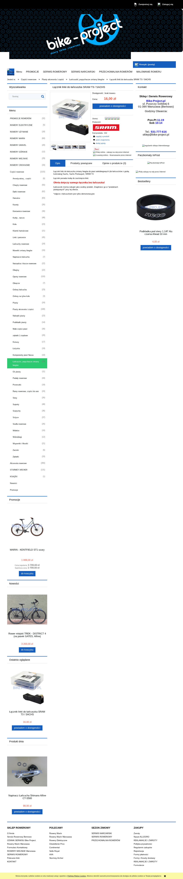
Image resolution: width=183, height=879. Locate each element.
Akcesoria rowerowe (18, 463)
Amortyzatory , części (22, 178)
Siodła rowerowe (19, 424)
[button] (100, 137)
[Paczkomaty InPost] (155, 163)
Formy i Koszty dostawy (144, 858)
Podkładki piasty (19, 322)
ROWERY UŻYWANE (19, 132)
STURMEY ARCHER (18, 470)
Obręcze (16, 283)
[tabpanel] (91, 182)
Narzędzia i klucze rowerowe (24, 263)
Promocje (14, 490)
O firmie (10, 833)
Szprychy (17, 411)
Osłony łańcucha (20, 290)
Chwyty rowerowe (20, 185)
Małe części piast (20, 329)
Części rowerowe (17, 172)
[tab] (57, 163)
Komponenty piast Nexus (23, 355)
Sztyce (16, 417)
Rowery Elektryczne (58, 840)
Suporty (16, 404)
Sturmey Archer (56, 858)
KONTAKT (11, 862)
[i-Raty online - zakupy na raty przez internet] (111, 152)
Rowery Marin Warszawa (18, 844)
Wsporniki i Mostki (20, 443)
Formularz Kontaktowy (17, 847)
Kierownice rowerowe (21, 211)
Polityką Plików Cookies (76, 876)
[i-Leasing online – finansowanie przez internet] (112, 155)
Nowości (13, 483)
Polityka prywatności (143, 844)
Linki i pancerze (19, 237)
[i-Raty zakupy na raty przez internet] (156, 171)
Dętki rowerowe (19, 192)
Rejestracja (139, 851)
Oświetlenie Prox (56, 844)
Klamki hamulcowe (20, 231)
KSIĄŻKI (13, 476)
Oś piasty (17, 372)
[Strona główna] (70, 35)
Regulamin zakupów (143, 847)
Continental (54, 847)
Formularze (139, 865)
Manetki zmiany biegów (22, 250)
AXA (51, 854)
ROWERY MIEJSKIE (19, 158)
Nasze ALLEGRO (141, 837)
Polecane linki (13, 858)
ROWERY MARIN (17, 138)
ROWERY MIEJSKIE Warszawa (21, 851)
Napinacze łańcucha (21, 257)
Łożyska (16, 348)
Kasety (16, 205)
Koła (14, 224)
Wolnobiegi (17, 437)
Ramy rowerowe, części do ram (26, 391)
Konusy (16, 342)
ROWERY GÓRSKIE (18, 152)
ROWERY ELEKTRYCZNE (21, 125)
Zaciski (16, 450)
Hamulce (16, 198)
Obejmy (16, 270)
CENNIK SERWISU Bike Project (21, 840)
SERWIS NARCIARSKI (102, 833)
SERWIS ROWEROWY (17, 854)
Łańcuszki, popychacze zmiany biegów (26, 363)
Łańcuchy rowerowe (21, 244)
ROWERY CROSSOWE (20, 165)
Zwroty (137, 833)
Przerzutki (17, 385)
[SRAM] (106, 128)
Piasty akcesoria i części (23, 309)
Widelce (16, 431)
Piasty (15, 303)
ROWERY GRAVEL (18, 145)
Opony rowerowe (19, 277)
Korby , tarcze (18, 218)
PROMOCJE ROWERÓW (20, 118)
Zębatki (16, 457)
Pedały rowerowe (20, 378)
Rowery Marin (55, 833)
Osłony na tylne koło (21, 296)
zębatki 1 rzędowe (20, 335)
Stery (15, 398)
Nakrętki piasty (19, 316)
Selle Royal (54, 851)
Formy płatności (141, 854)
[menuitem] (19, 72)
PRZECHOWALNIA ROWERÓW (106, 840)
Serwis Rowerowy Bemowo (19, 837)
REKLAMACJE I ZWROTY (145, 840)
